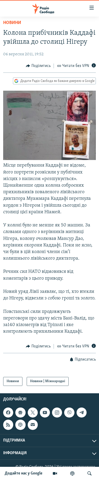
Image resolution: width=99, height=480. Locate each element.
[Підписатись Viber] (69, 413)
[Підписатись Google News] (20, 413)
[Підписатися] (33, 425)
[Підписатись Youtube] (45, 413)
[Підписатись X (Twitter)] (33, 413)
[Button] (38, 65)
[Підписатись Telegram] (82, 413)
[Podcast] (20, 425)
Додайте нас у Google (24, 473)
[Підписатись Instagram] (57, 413)
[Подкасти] (72, 473)
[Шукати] (89, 473)
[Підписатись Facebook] (8, 413)
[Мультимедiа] (55, 473)
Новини (12, 23)
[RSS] (8, 425)
